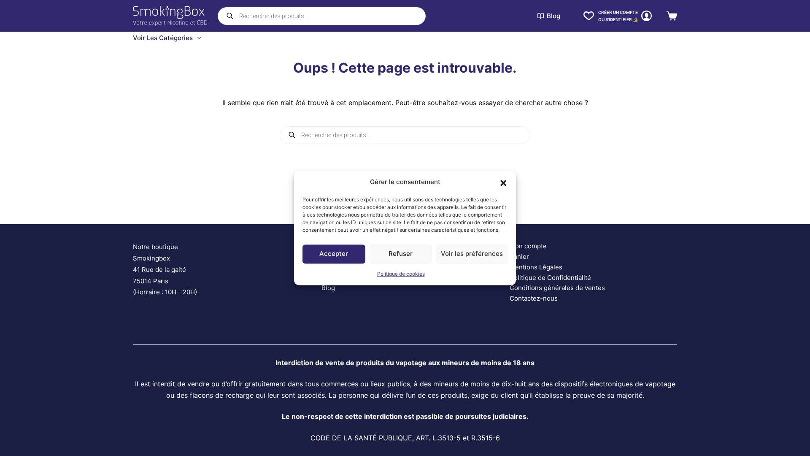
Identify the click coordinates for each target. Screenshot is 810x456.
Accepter (333, 254)
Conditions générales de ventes (557, 288)
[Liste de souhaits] (588, 16)
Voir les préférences (472, 254)
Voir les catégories (163, 38)
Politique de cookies (401, 274)
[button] (503, 182)
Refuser (401, 254)
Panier (519, 256)
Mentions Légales (536, 267)
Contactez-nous (534, 298)
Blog (553, 16)
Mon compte (528, 246)
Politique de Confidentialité (550, 278)
